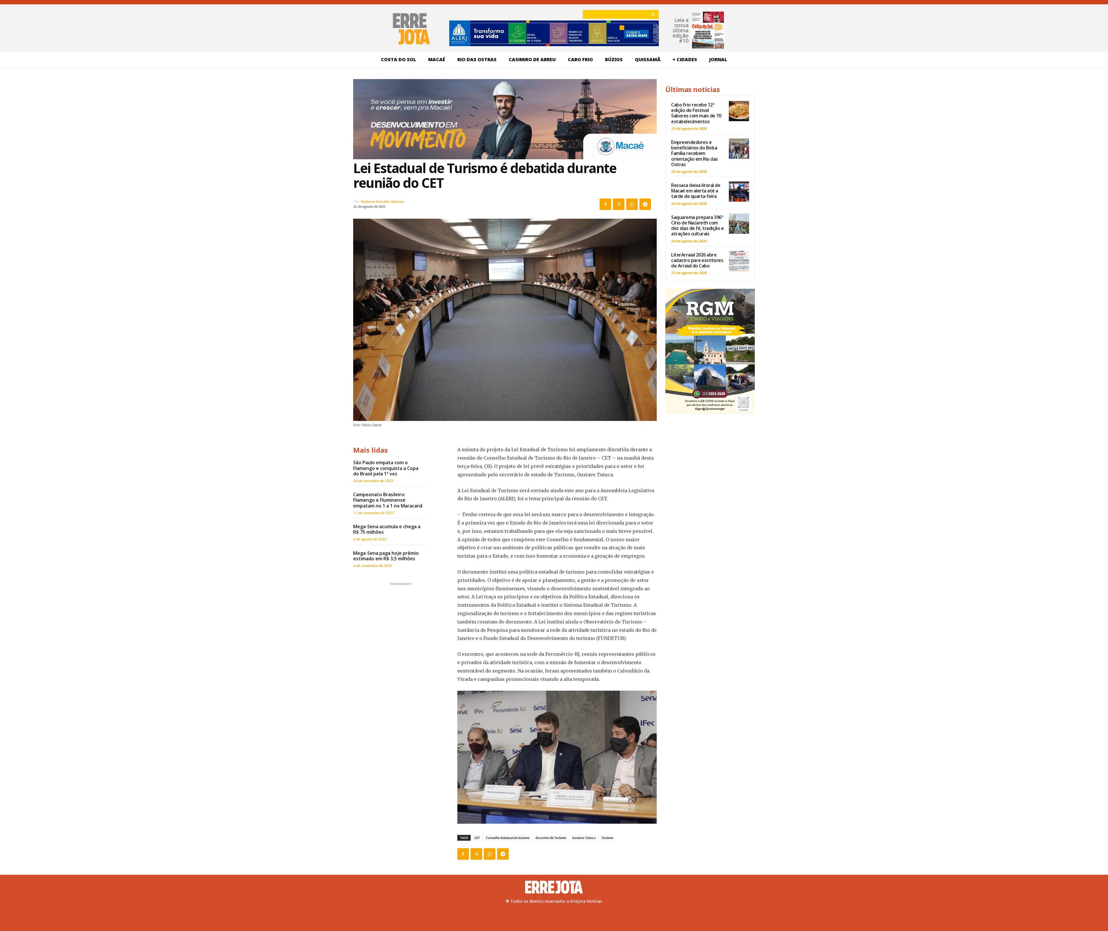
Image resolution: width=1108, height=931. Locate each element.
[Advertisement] (401, 623)
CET (477, 838)
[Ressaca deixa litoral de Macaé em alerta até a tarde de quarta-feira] (739, 191)
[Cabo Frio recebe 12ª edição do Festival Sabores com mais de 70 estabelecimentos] (739, 111)
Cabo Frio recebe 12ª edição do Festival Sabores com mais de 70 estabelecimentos (696, 113)
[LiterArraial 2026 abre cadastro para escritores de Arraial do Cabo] (739, 261)
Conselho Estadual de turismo (507, 838)
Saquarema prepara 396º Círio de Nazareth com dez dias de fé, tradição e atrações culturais (697, 225)
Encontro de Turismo (550, 838)
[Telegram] (645, 204)
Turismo (607, 838)
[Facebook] (605, 204)
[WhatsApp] (632, 204)
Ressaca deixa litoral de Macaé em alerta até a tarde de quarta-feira (695, 190)
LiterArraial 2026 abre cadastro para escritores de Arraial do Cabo (697, 260)
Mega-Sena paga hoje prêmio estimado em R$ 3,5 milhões (386, 556)
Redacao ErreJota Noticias (382, 201)
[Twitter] (618, 204)
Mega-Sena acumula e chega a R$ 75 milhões (386, 529)
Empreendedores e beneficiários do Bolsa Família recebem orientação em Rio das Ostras (694, 153)
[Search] (653, 14)
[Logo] (554, 887)
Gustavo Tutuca (583, 838)
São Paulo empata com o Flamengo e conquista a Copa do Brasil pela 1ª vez (385, 468)
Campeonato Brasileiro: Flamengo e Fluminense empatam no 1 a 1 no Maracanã (387, 500)
